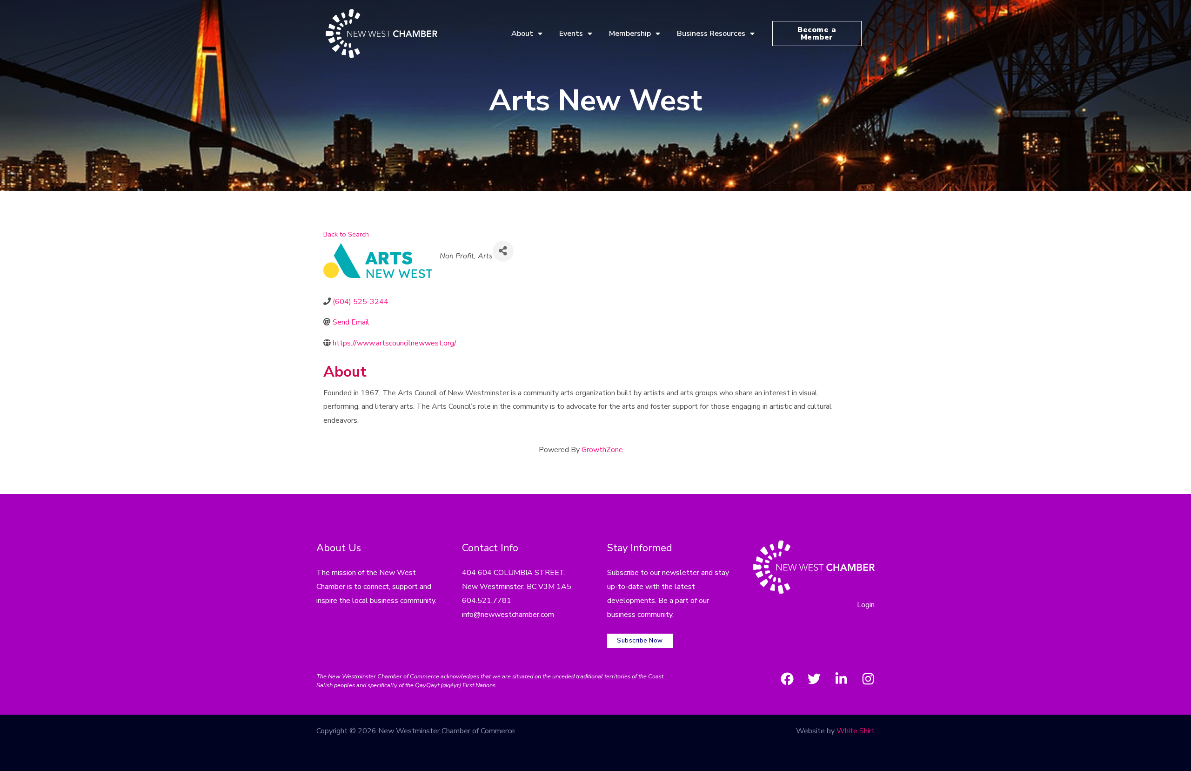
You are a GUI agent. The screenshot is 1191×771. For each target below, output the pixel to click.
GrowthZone (602, 450)
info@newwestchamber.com (508, 614)
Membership (630, 33)
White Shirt (855, 731)
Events (571, 33)
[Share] (503, 251)
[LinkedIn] (841, 678)
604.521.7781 (486, 600)
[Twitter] (814, 678)
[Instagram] (868, 678)
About (522, 33)
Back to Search (346, 234)
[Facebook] (787, 678)
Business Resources (711, 33)
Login (866, 605)
